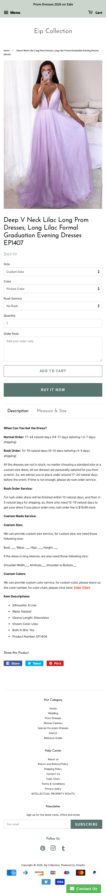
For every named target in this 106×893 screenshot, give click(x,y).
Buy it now (53, 389)
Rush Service (13, 298)
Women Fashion (53, 723)
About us (53, 759)
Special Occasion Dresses (53, 727)
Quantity (10, 315)
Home (7, 50)
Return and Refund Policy (53, 763)
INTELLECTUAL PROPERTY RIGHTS (53, 793)
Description (17, 411)
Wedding (53, 713)
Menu (15, 12)
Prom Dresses (53, 718)
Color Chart (53, 778)
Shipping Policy (53, 768)
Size (7, 264)
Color (7, 281)
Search (53, 732)
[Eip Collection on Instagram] (53, 849)
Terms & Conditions (53, 783)
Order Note (11, 333)
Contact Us (53, 773)
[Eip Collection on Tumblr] (63, 849)
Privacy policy (53, 788)
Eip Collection (53, 31)
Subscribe (86, 824)
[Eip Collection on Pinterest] (42, 849)
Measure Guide (53, 737)
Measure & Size (52, 411)
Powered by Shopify (73, 865)
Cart (98, 12)
